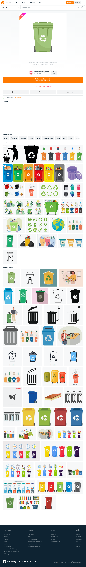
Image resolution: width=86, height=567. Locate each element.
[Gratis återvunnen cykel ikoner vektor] (37, 225)
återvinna (14, 138)
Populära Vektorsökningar (35, 541)
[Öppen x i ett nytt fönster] (33, 561)
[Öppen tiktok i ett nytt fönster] (30, 561)
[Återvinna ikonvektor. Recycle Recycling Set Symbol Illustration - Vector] (49, 190)
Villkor (54, 562)
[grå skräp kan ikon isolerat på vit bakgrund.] (10, 336)
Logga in (76, 2)
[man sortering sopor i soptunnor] (70, 336)
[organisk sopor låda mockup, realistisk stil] (10, 241)
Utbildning (7, 544)
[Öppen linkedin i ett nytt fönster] (25, 561)
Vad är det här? (18, 97)
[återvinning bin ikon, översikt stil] (58, 296)
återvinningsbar (48, 138)
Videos (24, 3)
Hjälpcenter (53, 534)
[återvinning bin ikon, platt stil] (40, 296)
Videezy (6, 539)
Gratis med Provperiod (42, 79)
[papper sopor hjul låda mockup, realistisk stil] (48, 502)
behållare (23, 138)
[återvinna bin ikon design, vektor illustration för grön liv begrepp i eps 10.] (48, 278)
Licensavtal (31, 534)
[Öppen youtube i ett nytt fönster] (35, 561)
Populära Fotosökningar (34, 544)
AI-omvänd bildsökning (10, 549)
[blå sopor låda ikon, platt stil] (32, 397)
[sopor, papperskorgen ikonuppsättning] (21, 154)
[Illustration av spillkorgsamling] (72, 190)
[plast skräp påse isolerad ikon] (27, 241)
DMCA (29, 536)
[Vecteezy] (2, 2)
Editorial (32, 3)
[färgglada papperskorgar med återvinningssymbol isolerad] (33, 173)
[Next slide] (79, 138)
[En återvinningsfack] (51, 207)
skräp (38, 138)
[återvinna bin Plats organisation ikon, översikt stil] (32, 376)
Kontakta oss (53, 536)
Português (78, 539)
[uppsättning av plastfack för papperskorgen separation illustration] (61, 154)
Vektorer (8, 3)
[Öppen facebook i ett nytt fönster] (19, 561)
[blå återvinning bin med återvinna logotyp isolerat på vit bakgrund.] (8, 296)
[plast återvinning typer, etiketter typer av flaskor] (19, 487)
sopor (5, 138)
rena (58, 138)
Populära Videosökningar (35, 546)
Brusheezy (7, 534)
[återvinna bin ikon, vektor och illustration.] (12, 356)
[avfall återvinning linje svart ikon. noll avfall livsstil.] (10, 257)
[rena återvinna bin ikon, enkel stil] (53, 315)
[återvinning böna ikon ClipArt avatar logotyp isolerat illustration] (10, 502)
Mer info (6, 101)
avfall (31, 138)
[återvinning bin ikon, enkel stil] (75, 296)
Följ (53, 73)
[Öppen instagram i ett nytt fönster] (22, 561)
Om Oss (52, 539)
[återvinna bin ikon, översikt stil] (73, 397)
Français (77, 544)
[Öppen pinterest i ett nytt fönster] (27, 561)
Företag (6, 541)
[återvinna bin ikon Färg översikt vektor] (12, 417)
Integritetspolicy (61, 562)
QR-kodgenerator (9, 554)
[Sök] (77, 7)
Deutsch (77, 541)
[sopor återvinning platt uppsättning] (23, 207)
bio (64, 138)
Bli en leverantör (55, 541)
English (77, 534)
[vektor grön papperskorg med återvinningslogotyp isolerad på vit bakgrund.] (11, 278)
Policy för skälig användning (74, 562)
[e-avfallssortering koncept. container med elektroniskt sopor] (31, 190)
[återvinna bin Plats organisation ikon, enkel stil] (32, 315)
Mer (40, 3)
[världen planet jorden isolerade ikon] (58, 225)
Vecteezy (6, 536)
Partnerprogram (32, 539)
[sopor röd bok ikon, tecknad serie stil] (53, 397)
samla (70, 138)
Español (77, 536)
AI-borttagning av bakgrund (12, 551)
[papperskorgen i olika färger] (52, 417)
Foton (16, 3)
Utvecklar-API (7, 546)
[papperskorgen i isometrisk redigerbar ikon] (74, 173)
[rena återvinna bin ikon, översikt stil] (73, 315)
